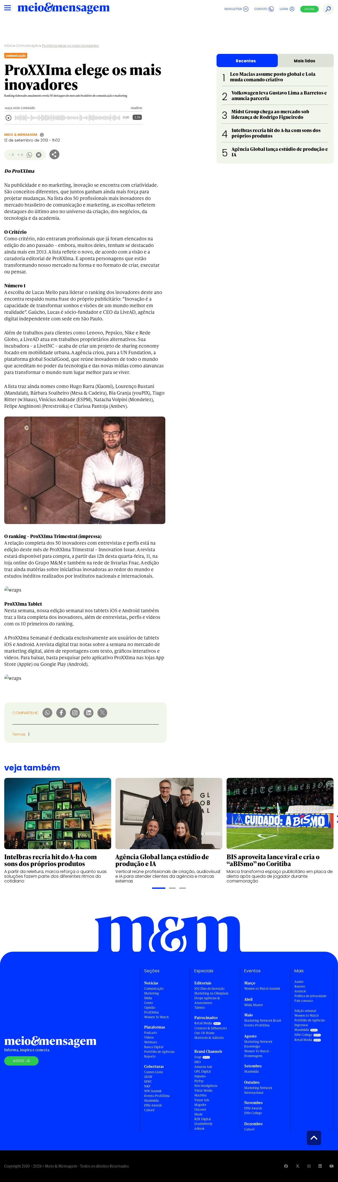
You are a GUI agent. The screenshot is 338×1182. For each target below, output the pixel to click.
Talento (199, 1007)
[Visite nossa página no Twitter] (297, 1166)
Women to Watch (306, 1015)
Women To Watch (156, 1017)
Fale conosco (303, 1000)
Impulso (200, 1076)
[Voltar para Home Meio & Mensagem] (63, 9)
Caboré (149, 1110)
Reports (150, 1056)
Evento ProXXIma (157, 1096)
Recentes (246, 61)
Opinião (149, 1007)
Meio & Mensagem (20, 134)
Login (284, 9)
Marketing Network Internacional (258, 1090)
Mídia (148, 998)
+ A (20, 154)
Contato (260, 9)
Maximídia (151, 1100)
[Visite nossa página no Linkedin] (320, 1166)
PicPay (199, 1081)
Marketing (151, 993)
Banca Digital (153, 1047)
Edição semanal (305, 1010)
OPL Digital (202, 1071)
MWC (148, 1081)
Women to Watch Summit (262, 988)
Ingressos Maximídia (301, 1027)
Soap (197, 1057)
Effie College (253, 1113)
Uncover (200, 1109)
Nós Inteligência (205, 1085)
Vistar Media (203, 1090)
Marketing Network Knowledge (258, 1044)
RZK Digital (202, 1119)
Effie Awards (153, 1105)
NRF (147, 1086)
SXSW (148, 1076)
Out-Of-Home (204, 1033)
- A (11, 154)
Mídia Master (253, 1005)
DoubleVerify (203, 1124)
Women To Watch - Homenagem (257, 1053)
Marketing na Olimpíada (211, 993)
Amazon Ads (203, 1066)
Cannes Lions (153, 1072)
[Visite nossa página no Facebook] (286, 1166)
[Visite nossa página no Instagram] (309, 1166)
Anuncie (300, 991)
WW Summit (153, 1091)
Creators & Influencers (210, 1028)
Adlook (199, 1128)
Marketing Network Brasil (262, 1020)
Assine (309, 9)
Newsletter (233, 9)
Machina (200, 1095)
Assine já (21, 1060)
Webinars (150, 1042)
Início (8, 45)
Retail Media (203, 1023)
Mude (198, 1114)
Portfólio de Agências (159, 1051)
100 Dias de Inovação (209, 988)
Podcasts (150, 1032)
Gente (148, 1003)
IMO (197, 1062)
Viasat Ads (201, 1100)
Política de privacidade (310, 996)
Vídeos (149, 1037)
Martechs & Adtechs (209, 1037)
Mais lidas (304, 61)
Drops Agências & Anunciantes (207, 1000)
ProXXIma (151, 1012)
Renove (299, 986)
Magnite (200, 1104)
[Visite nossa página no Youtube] (332, 1166)
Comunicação (27, 45)
